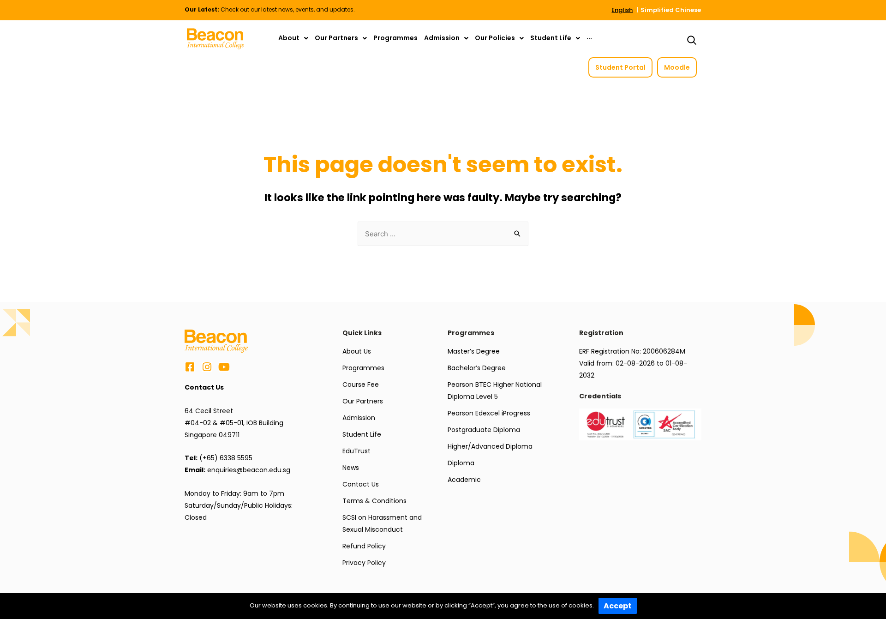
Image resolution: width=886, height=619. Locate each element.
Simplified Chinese (671, 10)
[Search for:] (443, 234)
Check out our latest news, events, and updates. (270, 9)
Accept (618, 606)
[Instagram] (207, 367)
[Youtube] (224, 367)
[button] (620, 67)
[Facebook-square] (190, 367)
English (622, 10)
